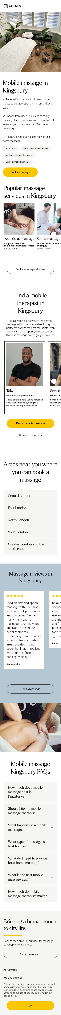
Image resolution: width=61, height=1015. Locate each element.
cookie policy (10, 996)
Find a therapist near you (30, 423)
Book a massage (20, 172)
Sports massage (35, 399)
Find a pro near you (30, 954)
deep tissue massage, (17, 402)
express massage (28, 405)
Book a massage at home (30, 269)
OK (30, 1005)
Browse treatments (30, 435)
